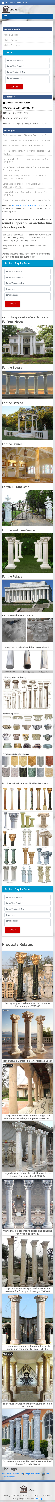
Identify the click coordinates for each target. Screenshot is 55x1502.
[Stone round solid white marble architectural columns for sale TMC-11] (27, 1434)
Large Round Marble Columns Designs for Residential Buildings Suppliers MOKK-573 (27, 1117)
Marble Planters (11, 40)
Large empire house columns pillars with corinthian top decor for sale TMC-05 (28, 1347)
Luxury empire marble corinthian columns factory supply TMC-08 (27, 1005)
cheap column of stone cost (12, 1474)
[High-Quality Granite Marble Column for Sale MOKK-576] (27, 1376)
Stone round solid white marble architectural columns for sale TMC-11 (27, 1463)
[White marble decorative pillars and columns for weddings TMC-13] (27, 1203)
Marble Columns (11, 35)
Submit (14, 86)
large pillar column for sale (34, 1474)
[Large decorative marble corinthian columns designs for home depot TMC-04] (27, 1146)
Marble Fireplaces (12, 45)
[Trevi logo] (27, 1489)
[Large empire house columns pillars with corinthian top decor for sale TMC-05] (27, 1319)
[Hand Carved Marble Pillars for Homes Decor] (27, 1033)
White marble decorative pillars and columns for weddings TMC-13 (27, 1232)
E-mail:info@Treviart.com (15, 2)
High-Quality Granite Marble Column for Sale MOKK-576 (27, 1405)
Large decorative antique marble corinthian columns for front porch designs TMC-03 (27, 1290)
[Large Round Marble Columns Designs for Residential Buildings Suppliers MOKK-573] (27, 1088)
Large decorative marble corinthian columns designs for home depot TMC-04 (27, 1175)
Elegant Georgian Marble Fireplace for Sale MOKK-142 (27, 200)
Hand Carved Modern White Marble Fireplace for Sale (26, 140)
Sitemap (38, 1498)
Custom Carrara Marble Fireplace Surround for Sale (26, 135)
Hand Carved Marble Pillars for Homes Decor (23, 145)
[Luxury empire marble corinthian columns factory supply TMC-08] (27, 976)
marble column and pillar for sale (26, 205)
